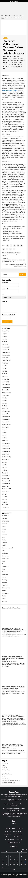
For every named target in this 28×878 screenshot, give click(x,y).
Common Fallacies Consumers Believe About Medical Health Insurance (12, 746)
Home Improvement (7, 548)
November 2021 (6, 483)
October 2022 (5, 454)
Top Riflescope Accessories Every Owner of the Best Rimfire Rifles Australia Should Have (14, 228)
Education (5, 524)
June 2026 (4, 336)
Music (3, 561)
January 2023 (5, 446)
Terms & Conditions (7, 775)
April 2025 (4, 374)
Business (4, 518)
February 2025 (5, 379)
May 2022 (4, 467)
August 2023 (5, 427)
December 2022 (6, 448)
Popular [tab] (5, 608)
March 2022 (5, 473)
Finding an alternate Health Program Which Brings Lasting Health (13, 658)
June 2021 (4, 497)
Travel (3, 598)
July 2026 (4, 333)
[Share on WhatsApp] (18, 245)
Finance (4, 529)
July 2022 (4, 462)
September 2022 (6, 457)
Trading (4, 596)
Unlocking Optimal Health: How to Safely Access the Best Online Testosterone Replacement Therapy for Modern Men (14, 814)
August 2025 (5, 363)
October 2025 (5, 358)
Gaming (4, 540)
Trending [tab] (16, 608)
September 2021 (6, 489)
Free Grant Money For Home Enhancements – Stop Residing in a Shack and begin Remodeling (14, 630)
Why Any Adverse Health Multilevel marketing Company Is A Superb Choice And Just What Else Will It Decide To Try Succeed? (13, 717)
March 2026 (5, 344)
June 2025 (4, 368)
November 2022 (6, 451)
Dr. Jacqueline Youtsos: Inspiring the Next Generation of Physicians (14, 809)
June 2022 (4, 465)
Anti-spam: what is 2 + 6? (8, 314)
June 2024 (4, 400)
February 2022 (5, 475)
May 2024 (4, 403)
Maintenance (5, 558)
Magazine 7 (10, 875)
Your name (5, 282)
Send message (7, 321)
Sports (4, 590)
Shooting (4, 580)
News (5, 38)
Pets (3, 569)
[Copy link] (14, 249)
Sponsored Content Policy (8, 782)
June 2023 (4, 432)
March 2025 (5, 376)
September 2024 (6, 392)
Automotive (5, 515)
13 (14, 859)
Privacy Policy (5, 773)
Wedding (4, 601)
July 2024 (4, 398)
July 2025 (4, 366)
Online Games (5, 566)
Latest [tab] (10, 608)
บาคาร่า (14, 823)
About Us (4, 767)
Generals (4, 542)
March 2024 (5, 408)
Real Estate (5, 572)
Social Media (5, 585)
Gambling (4, 534)
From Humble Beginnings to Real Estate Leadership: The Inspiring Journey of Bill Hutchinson (14, 238)
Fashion (4, 526)
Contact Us (5, 763)
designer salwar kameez (10, 252)
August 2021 (5, 491)
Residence (5, 574)
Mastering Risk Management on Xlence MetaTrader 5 (14, 804)
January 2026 (5, 350)
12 (10, 859)
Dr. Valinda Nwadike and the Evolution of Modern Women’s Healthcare (14, 800)
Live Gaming (5, 556)
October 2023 (5, 422)
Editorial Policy (6, 778)
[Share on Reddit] (3, 249)
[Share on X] (11, 245)
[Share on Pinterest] (21, 245)
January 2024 (5, 414)
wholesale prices (12, 254)
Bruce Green (8, 56)
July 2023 (4, 430)
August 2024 (5, 395)
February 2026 (5, 347)
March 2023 (5, 440)
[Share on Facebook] (7, 245)
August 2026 (5, 331)
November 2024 (6, 387)
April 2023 (4, 438)
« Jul (13, 869)
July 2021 (4, 494)
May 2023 (4, 435)
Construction (5, 521)
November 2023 (6, 419)
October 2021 (5, 486)
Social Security (6, 588)
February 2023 (5, 443)
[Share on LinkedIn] (14, 245)
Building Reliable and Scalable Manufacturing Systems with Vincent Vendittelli (13, 233)
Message (4, 301)
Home (3, 765)
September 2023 (6, 424)
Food (3, 532)
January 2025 (5, 382)
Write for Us (5, 769)
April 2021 (4, 502)
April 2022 (4, 470)
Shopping (4, 582)
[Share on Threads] (10, 249)
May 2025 (4, 371)
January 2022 (5, 478)
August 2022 (5, 459)
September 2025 (6, 360)
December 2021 (6, 481)
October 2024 (5, 390)
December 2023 (6, 416)
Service (4, 577)
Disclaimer (4, 776)
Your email (5, 288)
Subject (4, 295)
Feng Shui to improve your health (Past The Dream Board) (13, 687)
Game (3, 537)
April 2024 (4, 406)
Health (4, 545)
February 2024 (5, 411)
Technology (5, 593)
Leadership (5, 553)
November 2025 (6, 355)
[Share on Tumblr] (7, 249)
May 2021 (4, 499)
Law (3, 550)
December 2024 (6, 384)
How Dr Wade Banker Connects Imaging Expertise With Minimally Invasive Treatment (14, 795)
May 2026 (4, 339)
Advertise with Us (6, 771)
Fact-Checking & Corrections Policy (10, 780)
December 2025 (6, 352)
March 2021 (5, 505)
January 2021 (5, 507)
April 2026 (4, 342)
